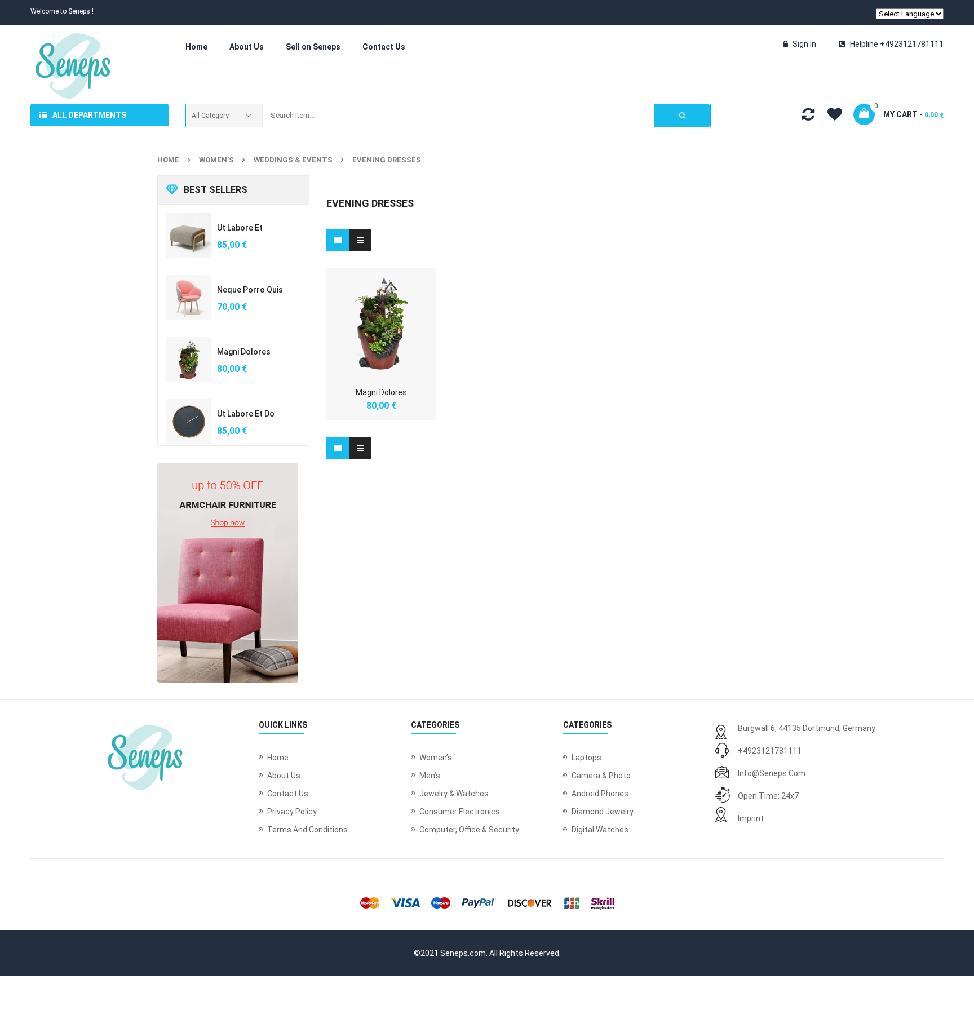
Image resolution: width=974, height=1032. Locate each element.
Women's (216, 160)
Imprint (751, 818)
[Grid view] (337, 240)
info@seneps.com (771, 773)
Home (168, 160)
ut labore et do (246, 413)
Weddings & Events (293, 160)
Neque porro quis (250, 289)
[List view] (360, 240)
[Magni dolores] (188, 359)
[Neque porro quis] (188, 297)
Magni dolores (244, 351)
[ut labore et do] (188, 421)
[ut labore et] (188, 235)
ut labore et (240, 227)
